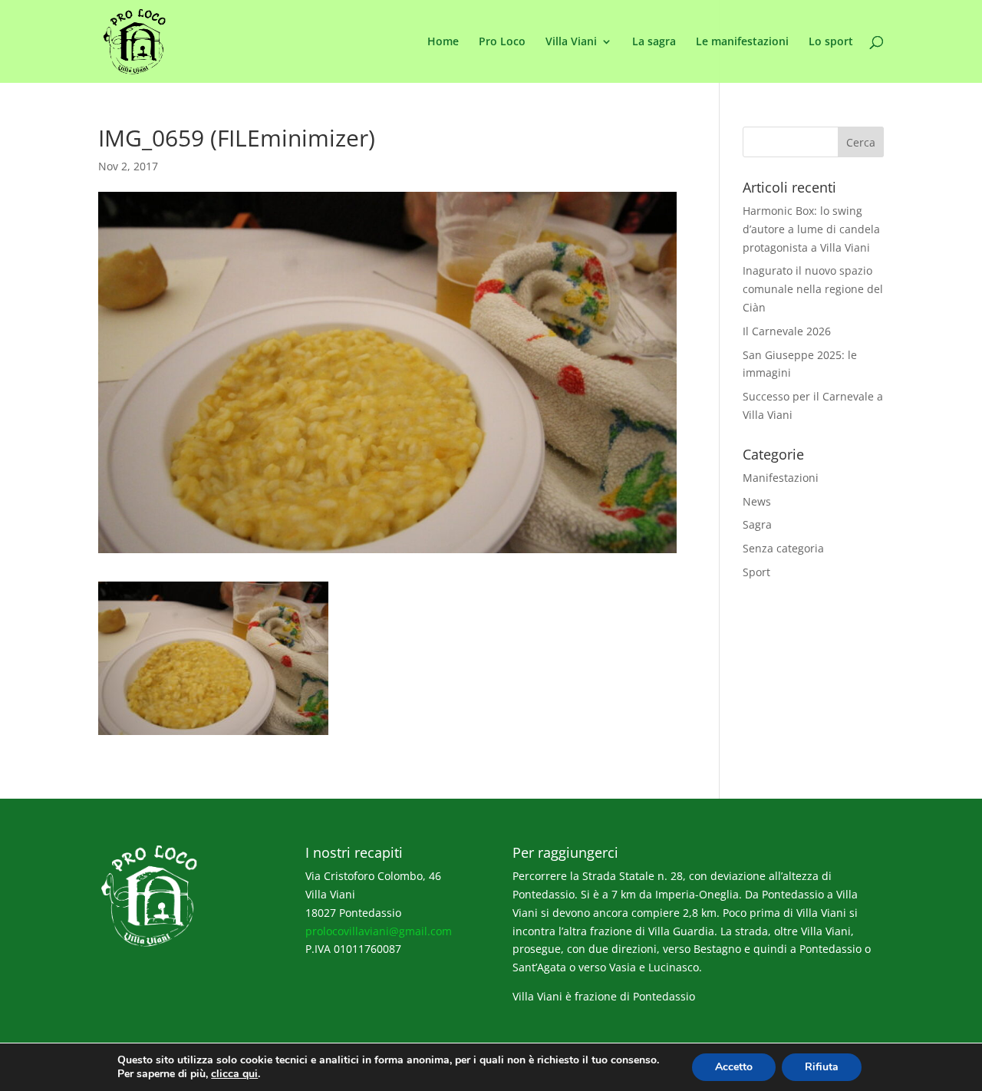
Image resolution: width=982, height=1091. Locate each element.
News (757, 501)
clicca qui (234, 1074)
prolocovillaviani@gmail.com (378, 931)
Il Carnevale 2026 (787, 331)
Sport (756, 572)
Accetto (734, 1067)
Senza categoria (783, 548)
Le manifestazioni (742, 42)
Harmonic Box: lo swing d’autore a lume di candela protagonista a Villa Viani (811, 229)
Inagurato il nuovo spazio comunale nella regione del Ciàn (813, 289)
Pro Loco (502, 42)
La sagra (654, 42)
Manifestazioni (781, 477)
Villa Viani (571, 42)
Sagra (757, 524)
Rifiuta (822, 1067)
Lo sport (831, 42)
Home (443, 42)
